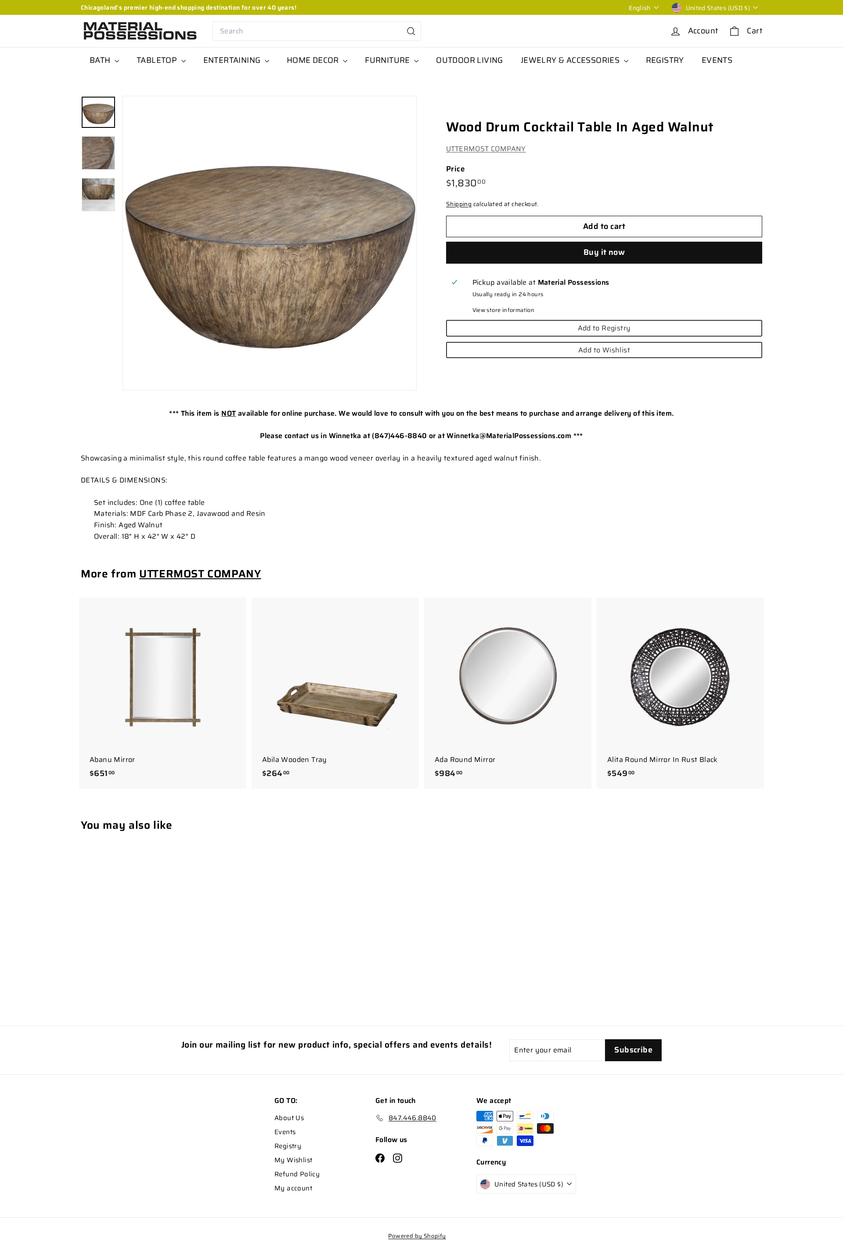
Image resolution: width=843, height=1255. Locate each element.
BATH (101, 60)
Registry (287, 1146)
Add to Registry (604, 328)
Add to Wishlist (604, 350)
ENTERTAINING (233, 60)
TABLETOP (158, 60)
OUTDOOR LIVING (469, 60)
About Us (289, 1118)
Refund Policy (297, 1174)
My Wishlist (293, 1160)
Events (284, 1132)
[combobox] (317, 31)
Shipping (459, 204)
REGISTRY (665, 60)
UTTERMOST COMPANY (486, 148)
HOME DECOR (314, 60)
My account (293, 1188)
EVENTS (717, 60)
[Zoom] (269, 243)
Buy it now (604, 252)
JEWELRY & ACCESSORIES (571, 60)
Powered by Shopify (417, 1235)
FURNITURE (388, 60)
